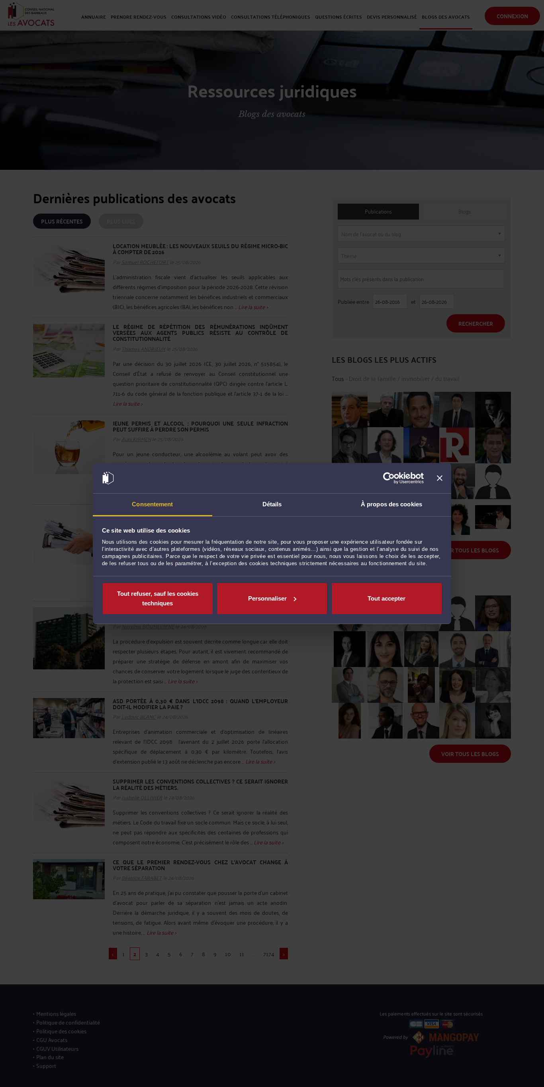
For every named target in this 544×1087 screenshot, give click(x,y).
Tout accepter (386, 598)
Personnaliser (267, 598)
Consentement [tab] (152, 504)
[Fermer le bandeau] (439, 478)
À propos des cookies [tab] (391, 504)
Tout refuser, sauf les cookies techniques (157, 598)
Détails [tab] (272, 504)
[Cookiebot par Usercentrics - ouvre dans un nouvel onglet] (389, 478)
